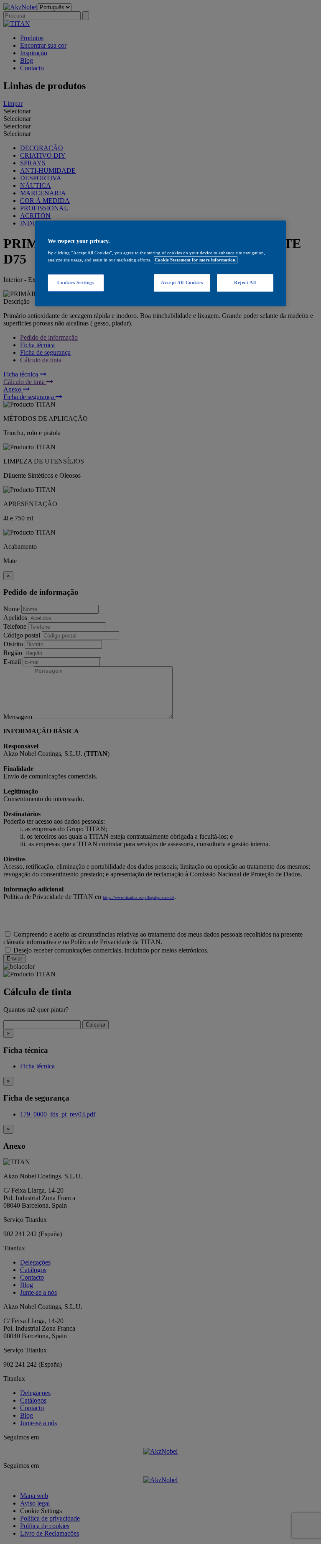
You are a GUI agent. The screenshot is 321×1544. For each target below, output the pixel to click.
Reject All (245, 282)
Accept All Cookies (182, 282)
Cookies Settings (75, 282)
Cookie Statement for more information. (196, 260)
